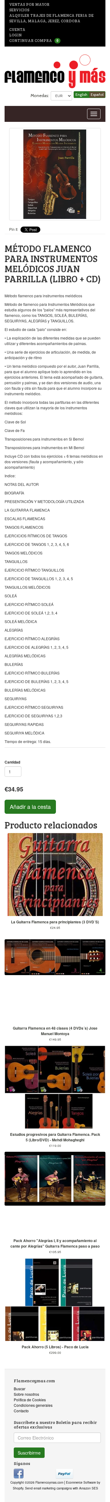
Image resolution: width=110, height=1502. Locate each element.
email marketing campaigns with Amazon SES (66, 1488)
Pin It (13, 229)
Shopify (18, 1488)
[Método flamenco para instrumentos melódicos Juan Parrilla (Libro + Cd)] (55, 174)
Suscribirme (29, 1453)
